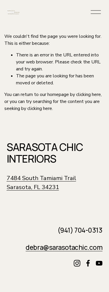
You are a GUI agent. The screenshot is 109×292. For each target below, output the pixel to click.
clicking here (88, 94)
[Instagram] (77, 263)
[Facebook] (88, 263)
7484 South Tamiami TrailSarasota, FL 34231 (41, 182)
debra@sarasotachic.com (64, 247)
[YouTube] (99, 263)
